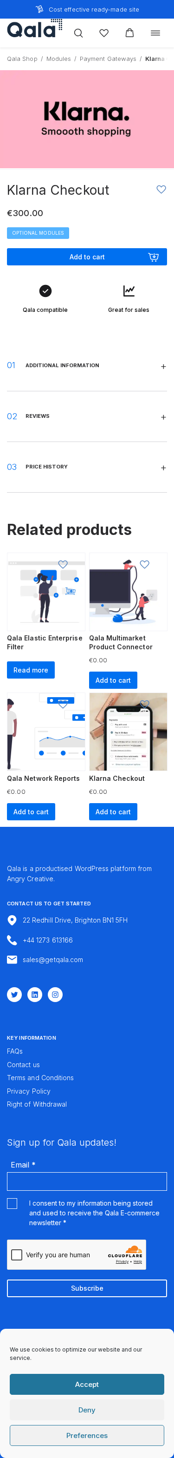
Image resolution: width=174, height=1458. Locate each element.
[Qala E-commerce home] (34, 28)
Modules (58, 58)
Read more (30, 670)
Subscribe (87, 1288)
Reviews (38, 416)
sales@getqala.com (53, 959)
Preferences (87, 1435)
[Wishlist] (104, 33)
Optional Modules (38, 233)
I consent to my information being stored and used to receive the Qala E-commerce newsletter (94, 1213)
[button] (129, 33)
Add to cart (87, 257)
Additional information (62, 365)
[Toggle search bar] (78, 33)
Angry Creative (30, 879)
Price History (47, 466)
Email (23, 1164)
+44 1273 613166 (48, 940)
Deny (87, 1409)
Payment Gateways (108, 58)
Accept (87, 1384)
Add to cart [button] (113, 680)
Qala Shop (22, 58)
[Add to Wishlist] (161, 189)
